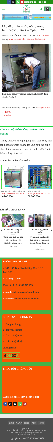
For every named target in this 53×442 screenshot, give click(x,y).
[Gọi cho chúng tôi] (18, 2)
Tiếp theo (8, 115)
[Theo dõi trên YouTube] (22, 2)
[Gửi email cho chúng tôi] (13, 2)
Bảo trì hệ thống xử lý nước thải (13, 230)
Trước (6, 111)
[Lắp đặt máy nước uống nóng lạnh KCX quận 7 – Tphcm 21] (26, 67)
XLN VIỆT (26, 428)
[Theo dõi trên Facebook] (9, 2)
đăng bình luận (44, 107)
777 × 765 (44, 35)
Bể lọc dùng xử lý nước (40, 230)
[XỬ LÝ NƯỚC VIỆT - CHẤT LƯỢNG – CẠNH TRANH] (26, 9)
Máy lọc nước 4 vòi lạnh (12, 193)
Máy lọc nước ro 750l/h (39, 193)
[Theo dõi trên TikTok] (10, 404)
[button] (3, 8)
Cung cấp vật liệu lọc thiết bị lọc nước (26, 430)
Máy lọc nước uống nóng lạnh (27, 432)
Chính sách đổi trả (27, 434)
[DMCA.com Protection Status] (11, 355)
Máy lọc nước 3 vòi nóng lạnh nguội (27, 39)
